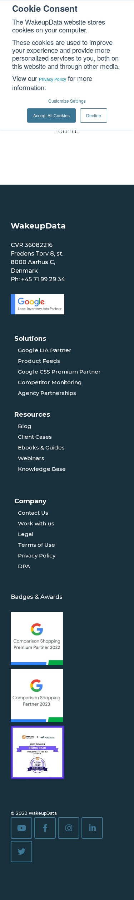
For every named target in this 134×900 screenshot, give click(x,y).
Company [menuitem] (30, 501)
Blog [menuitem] (24, 426)
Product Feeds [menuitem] (39, 361)
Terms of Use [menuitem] (36, 544)
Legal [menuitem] (26, 534)
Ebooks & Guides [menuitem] (41, 447)
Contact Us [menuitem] (33, 512)
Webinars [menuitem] (31, 458)
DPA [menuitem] (24, 566)
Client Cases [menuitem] (35, 436)
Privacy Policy (52, 79)
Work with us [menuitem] (36, 523)
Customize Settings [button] (67, 101)
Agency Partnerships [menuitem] (47, 393)
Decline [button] (93, 115)
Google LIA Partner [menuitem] (44, 350)
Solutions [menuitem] (30, 339)
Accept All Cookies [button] (51, 115)
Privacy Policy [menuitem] (36, 555)
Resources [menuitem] (32, 414)
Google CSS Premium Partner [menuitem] (59, 371)
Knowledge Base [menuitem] (42, 469)
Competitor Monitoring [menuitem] (50, 382)
